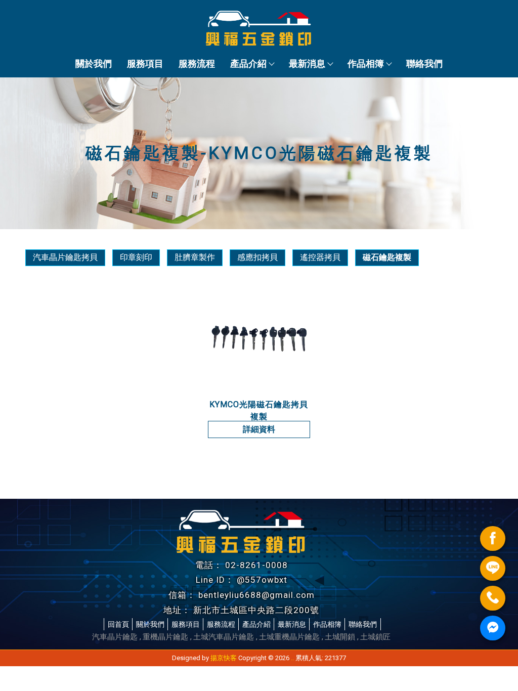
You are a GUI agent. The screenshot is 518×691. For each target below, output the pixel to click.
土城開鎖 (340, 636)
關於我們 (93, 63)
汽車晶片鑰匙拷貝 (65, 257)
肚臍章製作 (195, 257)
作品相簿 (366, 63)
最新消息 (307, 63)
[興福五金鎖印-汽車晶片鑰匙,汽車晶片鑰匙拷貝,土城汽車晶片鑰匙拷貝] (259, 29)
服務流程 (197, 63)
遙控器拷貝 (320, 257)
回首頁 (118, 624)
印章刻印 (136, 257)
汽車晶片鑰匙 (115, 636)
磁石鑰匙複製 (387, 257)
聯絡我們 (424, 63)
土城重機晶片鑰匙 (289, 636)
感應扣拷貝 (257, 257)
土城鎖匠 (375, 636)
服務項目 (145, 63)
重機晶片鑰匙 (165, 636)
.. (292, 658)
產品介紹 (248, 63)
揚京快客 (223, 658)
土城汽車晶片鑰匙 (223, 636)
